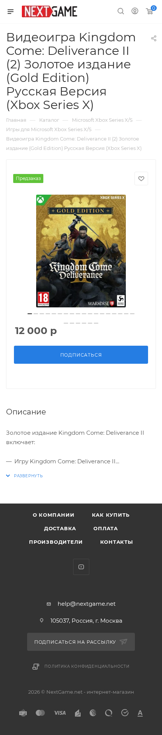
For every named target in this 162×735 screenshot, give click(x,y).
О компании (54, 515)
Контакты (116, 542)
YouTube (81, 567)
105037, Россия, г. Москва (86, 620)
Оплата (105, 528)
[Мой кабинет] (134, 11)
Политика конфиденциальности (87, 666)
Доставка (60, 528)
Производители (56, 542)
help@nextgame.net (87, 603)
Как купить (111, 515)
